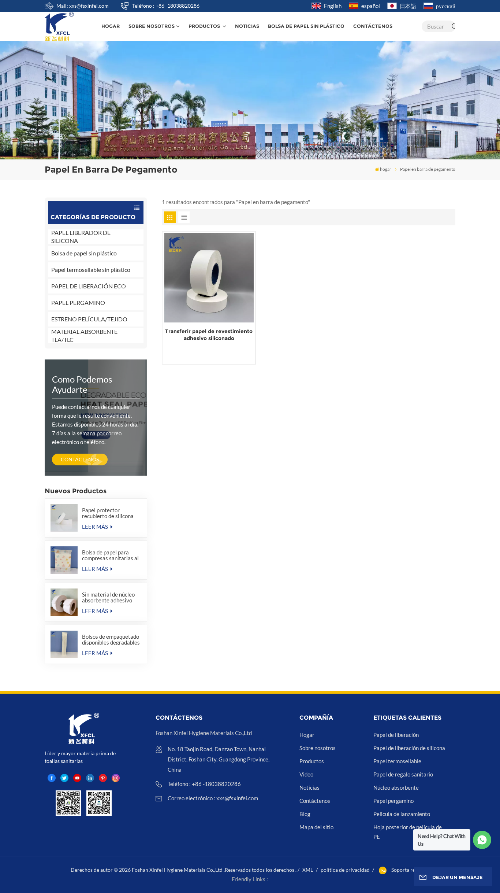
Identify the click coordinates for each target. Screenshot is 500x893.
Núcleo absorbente (396, 787)
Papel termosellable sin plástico (90, 269)
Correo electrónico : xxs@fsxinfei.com (213, 798)
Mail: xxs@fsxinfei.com (82, 6)
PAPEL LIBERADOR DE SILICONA (81, 236)
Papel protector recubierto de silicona (108, 513)
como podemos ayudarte (82, 384)
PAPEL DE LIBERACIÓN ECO (88, 286)
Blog (304, 814)
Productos (205, 26)
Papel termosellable (397, 761)
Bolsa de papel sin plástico (84, 253)
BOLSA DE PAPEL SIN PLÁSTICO (306, 26)
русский (445, 6)
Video (306, 774)
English (333, 6)
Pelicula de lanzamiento (401, 814)
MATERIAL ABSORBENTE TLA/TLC (84, 335)
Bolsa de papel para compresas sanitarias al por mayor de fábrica (110, 555)
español (370, 6)
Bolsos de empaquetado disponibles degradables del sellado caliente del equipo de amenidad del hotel (111, 639)
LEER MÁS (95, 526)
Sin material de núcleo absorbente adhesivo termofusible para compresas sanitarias (108, 597)
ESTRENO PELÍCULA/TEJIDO (89, 318)
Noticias (247, 26)
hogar (110, 26)
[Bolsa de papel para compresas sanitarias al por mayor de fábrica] (64, 560)
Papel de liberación (396, 734)
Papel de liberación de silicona (409, 748)
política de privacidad (345, 870)
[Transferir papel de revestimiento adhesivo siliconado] (209, 277)
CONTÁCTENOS (80, 459)
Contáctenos (372, 26)
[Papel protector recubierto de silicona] (64, 518)
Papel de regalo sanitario (403, 774)
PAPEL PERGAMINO (78, 302)
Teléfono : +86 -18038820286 (165, 6)
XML (307, 870)
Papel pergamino (393, 800)
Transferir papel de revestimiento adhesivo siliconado (209, 335)
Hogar (306, 734)
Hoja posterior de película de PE (407, 832)
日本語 (408, 6)
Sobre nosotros (151, 26)
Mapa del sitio (316, 827)
